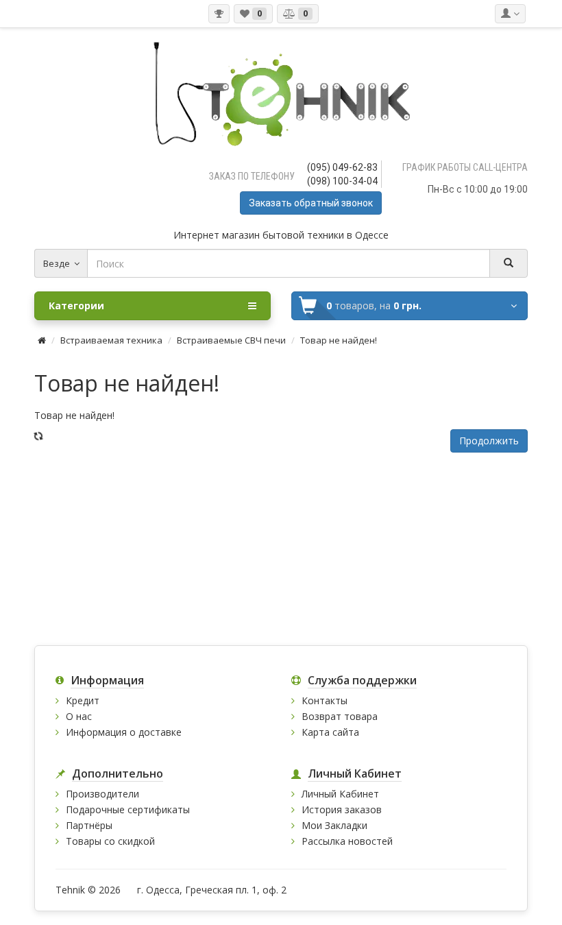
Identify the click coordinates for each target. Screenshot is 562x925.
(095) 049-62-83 (342, 167)
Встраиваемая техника (111, 340)
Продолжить (489, 440)
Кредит (82, 700)
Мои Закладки (334, 825)
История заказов (342, 809)
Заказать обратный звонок (311, 202)
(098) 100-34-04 (342, 181)
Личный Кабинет (340, 793)
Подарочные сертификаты (128, 809)
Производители (102, 793)
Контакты (324, 700)
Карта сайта (330, 731)
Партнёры (89, 825)
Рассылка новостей (347, 841)
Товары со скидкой (110, 841)
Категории (76, 305)
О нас (79, 716)
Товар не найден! (338, 340)
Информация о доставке (124, 731)
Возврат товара (340, 716)
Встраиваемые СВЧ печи (231, 340)
